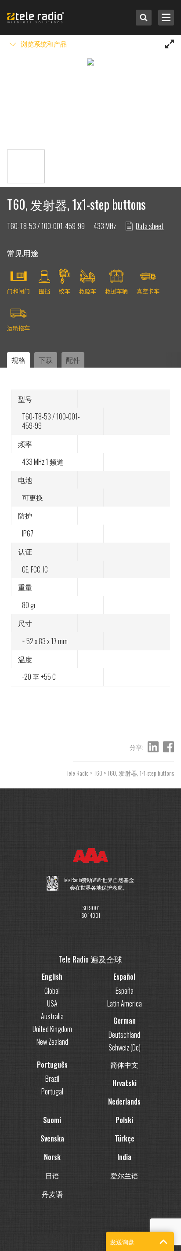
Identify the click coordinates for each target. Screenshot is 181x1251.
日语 (52, 1175)
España (125, 990)
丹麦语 (52, 1194)
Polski (124, 1120)
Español (124, 976)
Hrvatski (124, 1083)
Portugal (52, 1091)
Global (52, 990)
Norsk (52, 1157)
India (124, 1157)
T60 (98, 772)
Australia (52, 1016)
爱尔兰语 (124, 1175)
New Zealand (52, 1041)
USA (52, 1003)
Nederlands (124, 1101)
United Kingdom (52, 1029)
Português (52, 1064)
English (52, 976)
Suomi (52, 1120)
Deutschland (124, 1034)
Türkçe (124, 1138)
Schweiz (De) (125, 1047)
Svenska (52, 1138)
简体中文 (124, 1064)
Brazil (52, 1078)
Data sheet (149, 226)
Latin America (124, 1003)
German (124, 1020)
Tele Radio (78, 772)
